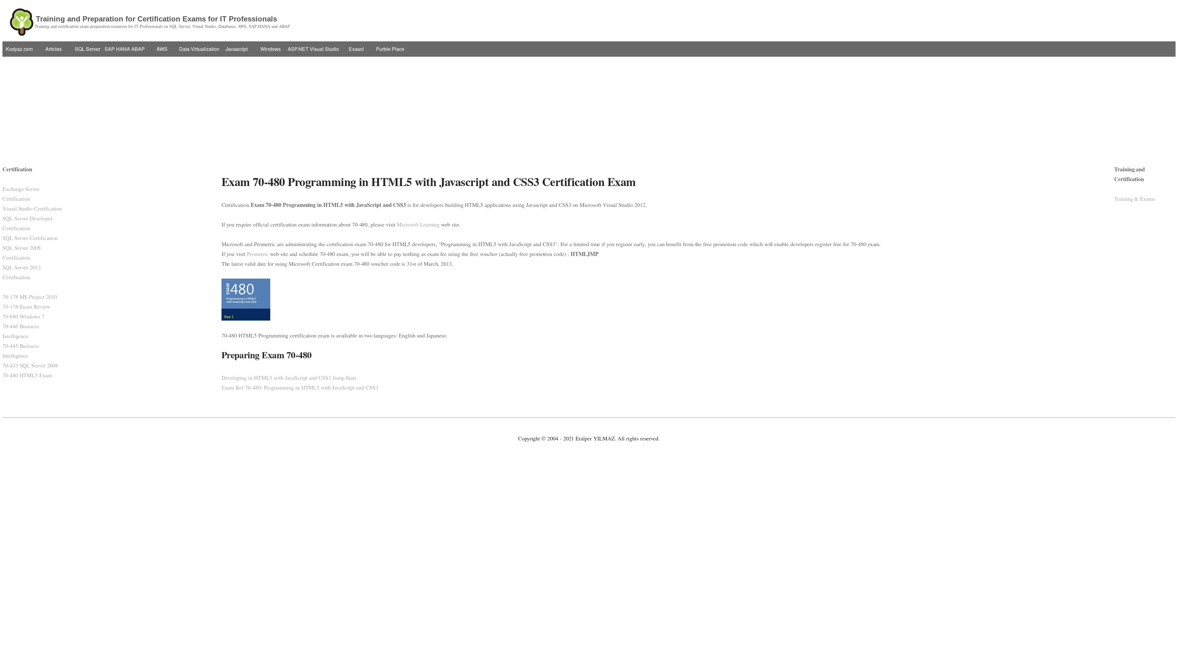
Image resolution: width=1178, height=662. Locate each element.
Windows (270, 48)
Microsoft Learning (418, 224)
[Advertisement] (589, 105)
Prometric (257, 253)
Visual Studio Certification (32, 208)
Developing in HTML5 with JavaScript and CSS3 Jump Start (288, 377)
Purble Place (390, 48)
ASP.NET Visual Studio (313, 48)
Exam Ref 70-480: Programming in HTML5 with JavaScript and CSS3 (299, 387)
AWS (161, 48)
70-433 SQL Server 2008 (30, 365)
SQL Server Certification (30, 238)
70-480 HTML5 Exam (27, 375)
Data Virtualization (199, 48)
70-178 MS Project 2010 (29, 296)
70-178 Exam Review (26, 306)
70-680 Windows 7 (23, 316)
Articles (53, 48)
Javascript (236, 48)
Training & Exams (1134, 198)
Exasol (356, 48)
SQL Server (87, 48)
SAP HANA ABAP (125, 48)
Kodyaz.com (19, 48)
